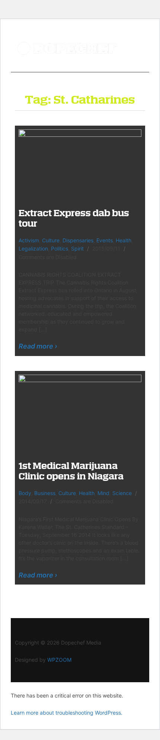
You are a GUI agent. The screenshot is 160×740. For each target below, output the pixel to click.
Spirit (77, 248)
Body (25, 493)
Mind (103, 493)
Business (44, 493)
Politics (59, 248)
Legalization (33, 248)
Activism (29, 240)
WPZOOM (59, 659)
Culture (51, 240)
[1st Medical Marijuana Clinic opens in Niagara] (80, 412)
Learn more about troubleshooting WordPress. (66, 712)
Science (122, 493)
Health (123, 240)
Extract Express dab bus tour (74, 218)
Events (104, 240)
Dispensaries (78, 240)
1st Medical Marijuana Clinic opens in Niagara (71, 470)
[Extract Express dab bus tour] (80, 163)
